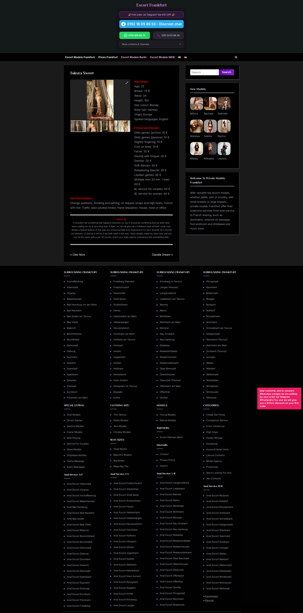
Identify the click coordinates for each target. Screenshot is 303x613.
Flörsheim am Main (77, 397)
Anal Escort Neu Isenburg (174, 529)
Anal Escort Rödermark (172, 604)
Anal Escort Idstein (123, 547)
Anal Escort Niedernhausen (175, 546)
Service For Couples (78, 443)
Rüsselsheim (213, 316)
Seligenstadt (213, 333)
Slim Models (120, 426)
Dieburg (71, 351)
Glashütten (119, 293)
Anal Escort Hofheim (124, 535)
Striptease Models (76, 455)
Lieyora (222, 158)
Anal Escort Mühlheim (172, 511)
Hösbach (118, 345)
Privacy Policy (167, 460)
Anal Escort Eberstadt (78, 571)
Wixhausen (212, 392)
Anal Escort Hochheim (125, 529)
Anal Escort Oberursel (172, 569)
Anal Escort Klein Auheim (127, 576)
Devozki (209, 600)
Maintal (164, 304)
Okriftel (164, 397)
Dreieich (71, 363)
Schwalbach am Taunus (219, 328)
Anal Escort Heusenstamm (127, 524)
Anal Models (73, 414)
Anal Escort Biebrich (78, 530)
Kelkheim (118, 368)
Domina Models (75, 426)
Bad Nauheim (74, 310)
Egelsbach (72, 374)
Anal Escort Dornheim (79, 559)
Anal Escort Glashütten (126, 489)
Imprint (164, 465)
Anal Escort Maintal (170, 494)
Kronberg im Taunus (171, 281)
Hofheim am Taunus (124, 339)
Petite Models (120, 420)
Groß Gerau (119, 299)
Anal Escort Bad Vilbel (79, 524)
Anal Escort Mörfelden (172, 506)
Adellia (208, 136)
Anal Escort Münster (171, 517)
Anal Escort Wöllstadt (218, 588)
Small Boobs (120, 449)
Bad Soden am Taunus (79, 316)
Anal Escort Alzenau (78, 489)
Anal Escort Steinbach (218, 530)
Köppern (118, 392)
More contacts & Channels (135, 44)
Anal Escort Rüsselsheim (219, 507)
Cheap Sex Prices (215, 414)
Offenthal (165, 392)
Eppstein (72, 380)
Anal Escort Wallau (216, 553)
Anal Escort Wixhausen (219, 582)
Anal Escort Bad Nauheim (81, 512)
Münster (164, 328)
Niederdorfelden (168, 351)
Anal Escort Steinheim (218, 536)
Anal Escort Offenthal (171, 581)
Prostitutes (212, 467)
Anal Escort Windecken (219, 576)
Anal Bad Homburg (77, 507)
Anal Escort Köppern (124, 587)
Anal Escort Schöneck (218, 512)
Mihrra (194, 113)
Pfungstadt (212, 281)
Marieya (195, 136)
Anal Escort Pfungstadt (172, 593)
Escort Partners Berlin (171, 437)
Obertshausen (167, 374)
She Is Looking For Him (219, 472)
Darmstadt (72, 345)
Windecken (212, 386)
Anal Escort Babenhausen (81, 501)
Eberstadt (72, 368)
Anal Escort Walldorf (217, 559)
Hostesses (212, 443)
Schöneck (211, 322)
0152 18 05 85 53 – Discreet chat (154, 24)
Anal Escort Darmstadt (79, 547)
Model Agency (214, 461)
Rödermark (212, 293)
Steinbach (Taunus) (216, 339)
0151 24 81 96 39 (171, 35)
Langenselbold (168, 293)
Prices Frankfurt (108, 57)
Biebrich (71, 328)
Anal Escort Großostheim (127, 500)
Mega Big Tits (120, 466)
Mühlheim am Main (170, 322)
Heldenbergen (121, 322)
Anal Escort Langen (124, 605)
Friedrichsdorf (121, 287)
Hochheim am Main (124, 333)
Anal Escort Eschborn (78, 594)
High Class (212, 432)
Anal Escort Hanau (123, 506)
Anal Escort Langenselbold (174, 482)
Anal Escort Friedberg (78, 605)
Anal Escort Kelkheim (125, 564)
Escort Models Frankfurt (80, 57)
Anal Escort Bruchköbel (79, 542)
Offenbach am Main (170, 386)
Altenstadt (72, 287)
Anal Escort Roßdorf (217, 501)
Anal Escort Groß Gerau (126, 494)
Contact (164, 454)
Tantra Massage (75, 461)
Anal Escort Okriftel (170, 587)
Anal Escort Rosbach (217, 495)
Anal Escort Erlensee (78, 588)
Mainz (163, 310)
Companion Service (217, 420)
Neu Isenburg (167, 339)
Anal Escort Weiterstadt (219, 565)
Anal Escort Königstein (125, 582)
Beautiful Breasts (122, 454)
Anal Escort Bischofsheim (81, 536)
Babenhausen (74, 299)
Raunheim (211, 287)
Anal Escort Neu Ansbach (174, 523)
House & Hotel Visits (217, 449)
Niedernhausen (168, 357)
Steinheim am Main (216, 345)
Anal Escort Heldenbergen (127, 518)
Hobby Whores (214, 438)
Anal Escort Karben (123, 558)
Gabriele (223, 113)
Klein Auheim (120, 380)
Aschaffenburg (75, 281)
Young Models (168, 414)
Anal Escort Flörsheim (79, 600)
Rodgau (210, 299)
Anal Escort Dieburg (78, 553)
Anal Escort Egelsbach (79, 576)
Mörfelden (165, 316)
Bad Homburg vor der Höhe (82, 304)
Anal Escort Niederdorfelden (175, 540)
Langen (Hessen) (169, 287)
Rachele (208, 113)
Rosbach (211, 304)
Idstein (117, 351)
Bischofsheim (74, 333)
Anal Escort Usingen (217, 547)
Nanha (222, 136)
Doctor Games (74, 420)
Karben (117, 363)
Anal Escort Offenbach (172, 575)
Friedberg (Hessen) (123, 281)
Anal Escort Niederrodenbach (176, 552)
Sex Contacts (213, 478)
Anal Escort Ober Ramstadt (174, 558)
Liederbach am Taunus (172, 299)
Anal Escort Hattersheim (126, 512)
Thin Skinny (119, 414)
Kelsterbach (119, 374)
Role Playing (73, 438)
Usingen (210, 357)
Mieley (194, 158)
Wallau (210, 363)
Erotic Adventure (215, 426)
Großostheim (120, 304)
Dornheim (72, 357)
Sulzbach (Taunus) (216, 351)
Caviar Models (75, 432)
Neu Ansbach (167, 333)
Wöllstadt (211, 397)
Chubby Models (122, 432)
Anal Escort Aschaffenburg (81, 495)
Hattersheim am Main (125, 316)
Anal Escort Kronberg (125, 599)
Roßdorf (210, 310)
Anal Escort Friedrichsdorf (127, 483)
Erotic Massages (76, 467)
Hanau (117, 310)
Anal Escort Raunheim (172, 599)
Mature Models (168, 420)
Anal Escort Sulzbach (217, 542)
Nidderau (165, 345)
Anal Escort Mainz (170, 500)
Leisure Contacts (215, 455)
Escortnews (211, 596)
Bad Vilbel (72, 322)
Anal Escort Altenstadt (79, 483)
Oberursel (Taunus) (170, 380)
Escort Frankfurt (151, 5)
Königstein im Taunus (125, 386)
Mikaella (209, 158)
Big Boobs (119, 460)
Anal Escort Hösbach (124, 541)
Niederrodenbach (169, 363)
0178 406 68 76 (136, 35)
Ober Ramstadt (168, 368)
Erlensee (71, 386)
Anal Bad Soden (75, 518)
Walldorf (210, 368)
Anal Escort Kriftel (123, 593)
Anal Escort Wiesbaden (219, 571)
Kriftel (116, 397)
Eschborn (72, 392)
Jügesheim (119, 357)
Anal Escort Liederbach (172, 488)
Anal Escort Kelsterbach (126, 570)
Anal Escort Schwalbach (219, 518)
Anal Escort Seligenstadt (219, 524)
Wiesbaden (212, 380)
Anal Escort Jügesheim (126, 553)
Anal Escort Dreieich (78, 565)
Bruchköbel (73, 339)
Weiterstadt (212, 374)
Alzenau (71, 293)
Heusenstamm (121, 328)
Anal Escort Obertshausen (174, 564)
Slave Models (74, 449)
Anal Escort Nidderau (171, 535)
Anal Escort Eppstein (78, 582)
